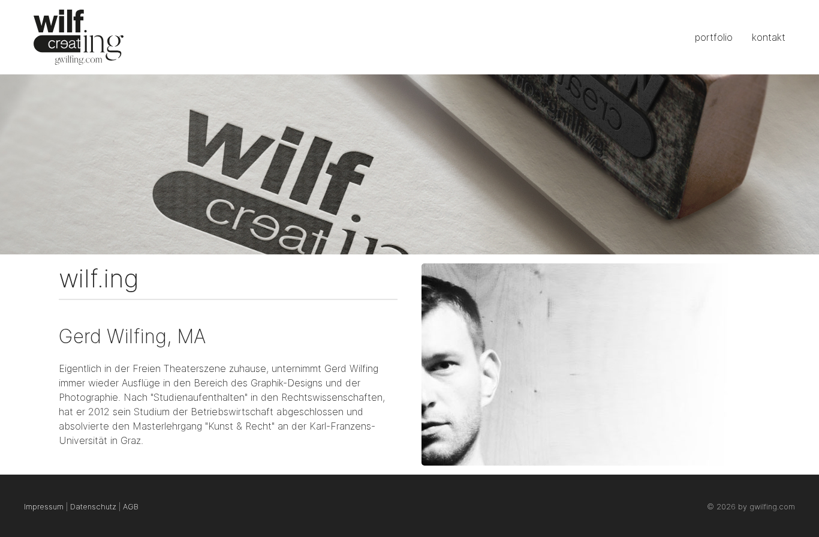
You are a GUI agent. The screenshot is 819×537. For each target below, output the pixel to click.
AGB (130, 506)
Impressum (44, 506)
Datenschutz (93, 506)
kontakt (768, 37)
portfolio (714, 37)
